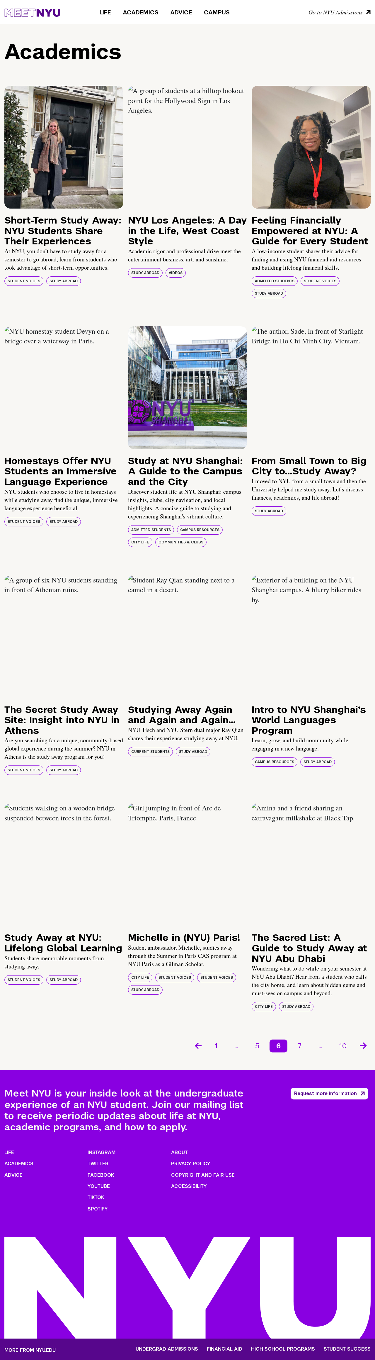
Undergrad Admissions (167, 1349)
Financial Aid (224, 1349)
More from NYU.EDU (30, 1350)
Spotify (98, 1209)
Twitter (98, 1164)
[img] (63, 147)
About (179, 1152)
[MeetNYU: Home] (32, 11)
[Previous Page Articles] (197, 1045)
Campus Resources (199, 530)
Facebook (101, 1175)
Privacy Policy (190, 1164)
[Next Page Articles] (364, 1045)
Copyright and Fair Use (203, 1175)
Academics (140, 12)
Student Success (347, 1349)
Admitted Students (274, 281)
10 (343, 1045)
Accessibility (189, 1186)
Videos (176, 273)
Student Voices (24, 281)
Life (105, 12)
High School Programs (283, 1349)
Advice (181, 12)
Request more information (325, 1093)
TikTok (96, 1197)
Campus (217, 12)
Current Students (150, 751)
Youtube (99, 1186)
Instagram (101, 1152)
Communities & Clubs (180, 542)
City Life (140, 542)
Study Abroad (64, 281)
